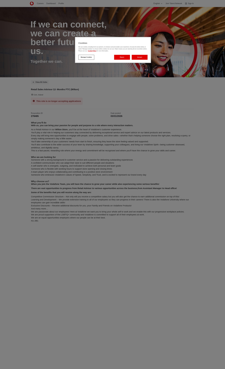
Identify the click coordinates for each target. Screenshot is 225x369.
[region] (113, 50)
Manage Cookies (86, 57)
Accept (139, 57)
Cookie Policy (92, 51)
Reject (122, 57)
